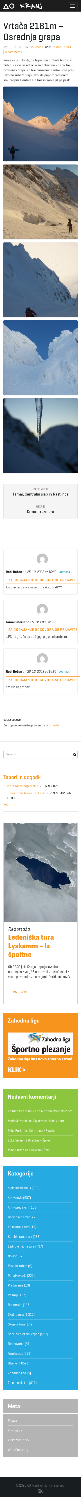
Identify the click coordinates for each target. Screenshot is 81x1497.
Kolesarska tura (19, 1227)
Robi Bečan (36, 47)
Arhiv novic (15, 1198)
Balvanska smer (19, 1217)
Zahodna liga (24, 1020)
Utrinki (67, 47)
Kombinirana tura (20, 1237)
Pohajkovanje (17, 1276)
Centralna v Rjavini (41, 1131)
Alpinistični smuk (19, 1188)
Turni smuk (15, 1354)
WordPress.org (18, 1450)
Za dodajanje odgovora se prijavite (42, 580)
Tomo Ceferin (15, 622)
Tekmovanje (16, 1344)
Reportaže (15, 1305)
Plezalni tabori (17, 1266)
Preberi (22, 992)
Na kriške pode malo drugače (52, 1111)
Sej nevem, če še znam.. (49, 1121)
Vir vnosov (15, 1430)
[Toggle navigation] (73, 6)
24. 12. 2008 (12, 47)
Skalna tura (16, 1315)
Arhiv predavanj (18, 1207)
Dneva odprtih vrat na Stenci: (26, 793)
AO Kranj (22, 5)
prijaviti (54, 725)
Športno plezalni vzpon (23, 1334)
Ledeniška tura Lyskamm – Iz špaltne (31, 946)
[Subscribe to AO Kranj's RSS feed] (40, 1491)
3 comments (13, 52)
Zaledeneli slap (18, 1383)
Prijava (12, 1421)
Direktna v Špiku (39, 1140)
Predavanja (15, 1285)
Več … (9, 804)
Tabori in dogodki (22, 777)
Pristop (56, 47)
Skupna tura (16, 1324)
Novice (12, 1256)
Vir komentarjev (18, 1440)
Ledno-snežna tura (21, 1246)
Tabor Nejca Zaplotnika (22, 786)
